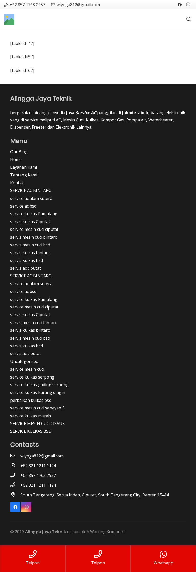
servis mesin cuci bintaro (33, 237)
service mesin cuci (27, 369)
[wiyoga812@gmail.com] (15, 456)
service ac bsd (23, 206)
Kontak (17, 183)
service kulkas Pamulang (33, 213)
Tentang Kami (23, 175)
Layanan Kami (23, 167)
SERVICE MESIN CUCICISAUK (37, 423)
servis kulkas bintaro (30, 252)
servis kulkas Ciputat (30, 221)
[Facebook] (180, 5)
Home (16, 159)
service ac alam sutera (31, 198)
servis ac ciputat (25, 268)
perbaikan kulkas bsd (30, 400)
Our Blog (19, 151)
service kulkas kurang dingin (37, 392)
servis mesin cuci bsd (30, 245)
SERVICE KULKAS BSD (31, 431)
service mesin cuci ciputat (34, 229)
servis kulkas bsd (26, 260)
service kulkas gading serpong (39, 384)
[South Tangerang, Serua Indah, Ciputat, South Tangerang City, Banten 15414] (15, 494)
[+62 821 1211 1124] (15, 465)
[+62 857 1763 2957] (15, 475)
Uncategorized (24, 361)
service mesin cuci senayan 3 (37, 408)
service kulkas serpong (32, 377)
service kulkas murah (30, 416)
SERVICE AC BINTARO (31, 190)
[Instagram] (188, 5)
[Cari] (188, 19)
